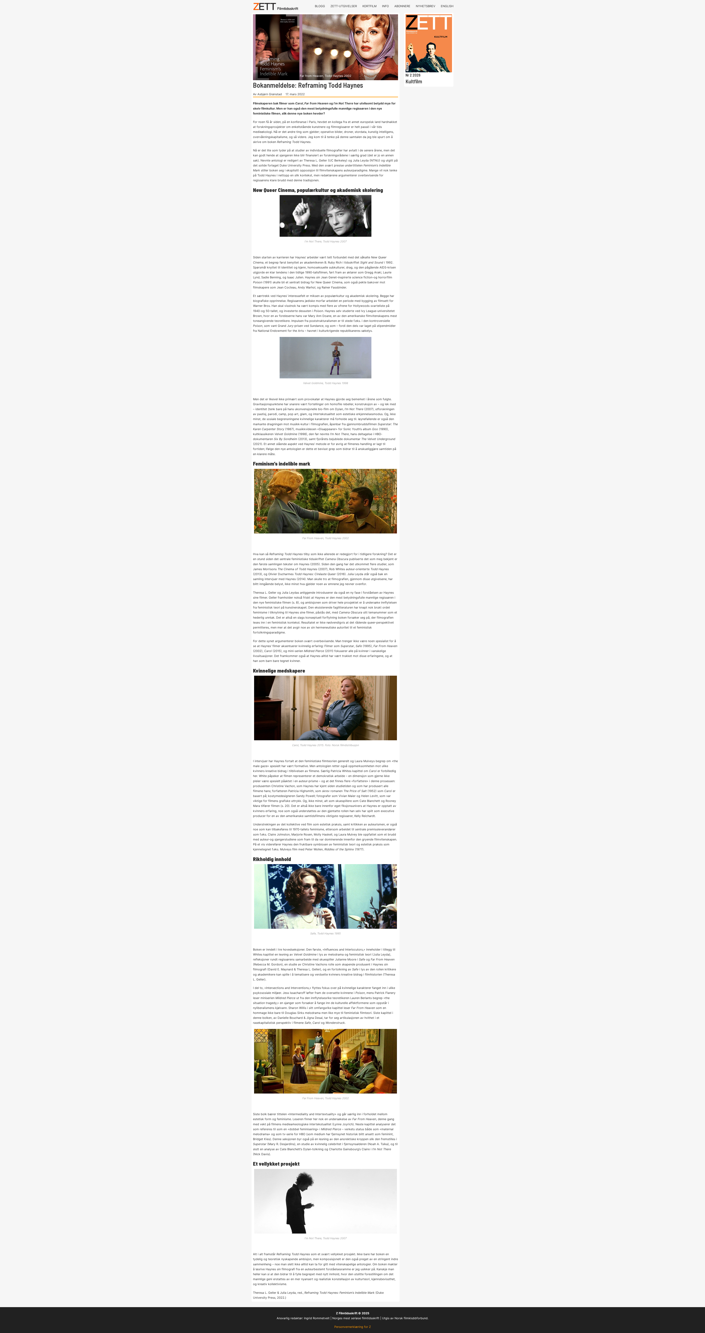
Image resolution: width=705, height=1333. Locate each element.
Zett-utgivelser (343, 6)
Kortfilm (369, 6)
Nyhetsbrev (425, 6)
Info (385, 6)
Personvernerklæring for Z (352, 1327)
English (447, 6)
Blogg (320, 6)
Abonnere (402, 6)
